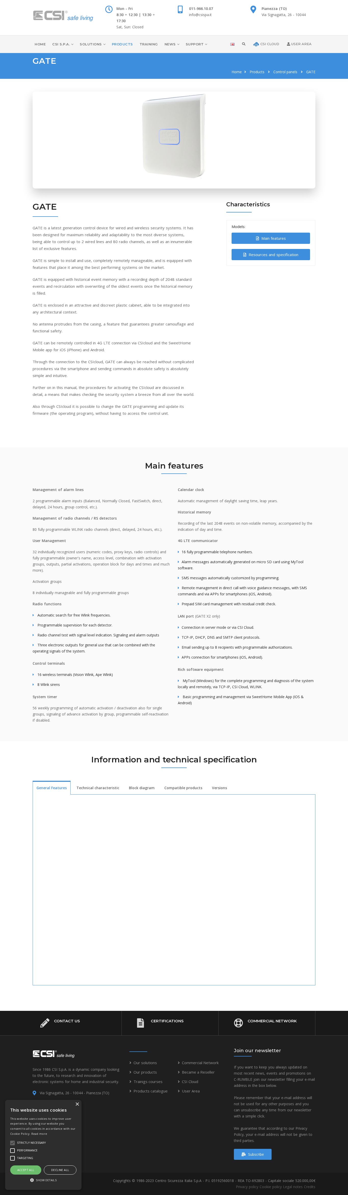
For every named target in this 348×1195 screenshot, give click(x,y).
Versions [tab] (219, 787)
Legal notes (293, 1186)
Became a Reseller (198, 1072)
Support (195, 44)
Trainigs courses (148, 1081)
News (170, 44)
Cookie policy (271, 1186)
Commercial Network (272, 1020)
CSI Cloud (190, 1081)
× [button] (77, 1104)
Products (122, 44)
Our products (145, 1072)
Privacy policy (247, 1186)
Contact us (67, 1020)
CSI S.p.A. (61, 44)
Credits (309, 1186)
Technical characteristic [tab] (97, 787)
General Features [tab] (51, 787)
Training (149, 44)
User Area (191, 1090)
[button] (43, 1180)
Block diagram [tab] (142, 787)
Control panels (285, 71)
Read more (39, 1134)
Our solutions (145, 1062)
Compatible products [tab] (183, 787)
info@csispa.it (200, 14)
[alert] (43, 1145)
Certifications (167, 1020)
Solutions (91, 44)
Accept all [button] (25, 1170)
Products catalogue (150, 1090)
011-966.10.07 (201, 8)
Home (40, 44)
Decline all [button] (60, 1170)
